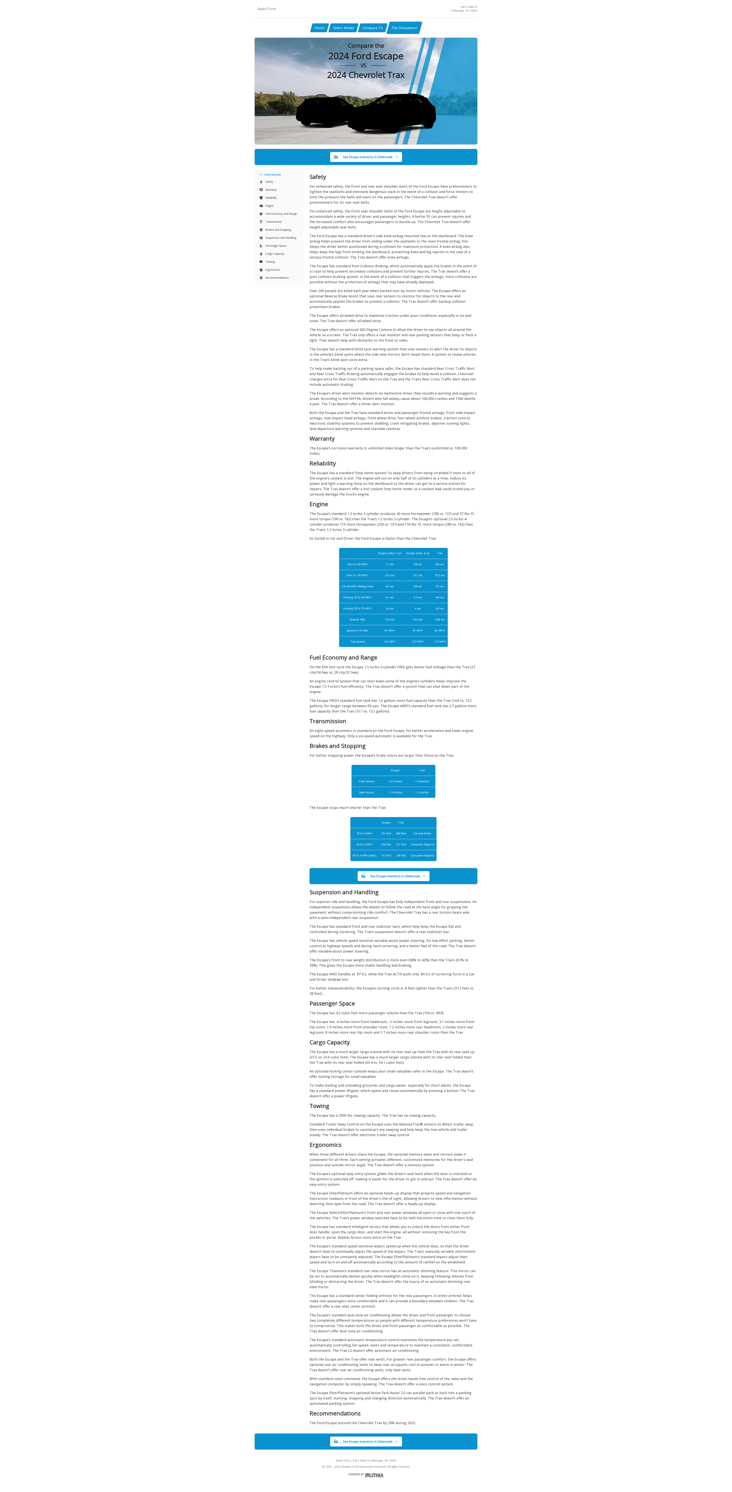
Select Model (343, 28)
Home (319, 28)
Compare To (373, 28)
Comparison (272, 174)
